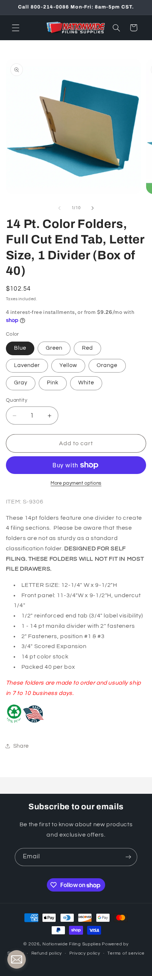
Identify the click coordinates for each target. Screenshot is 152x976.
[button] (15, 27)
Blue (20, 348)
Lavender (27, 365)
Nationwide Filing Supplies (71, 944)
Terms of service (126, 953)
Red (87, 348)
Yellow (68, 365)
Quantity (16, 400)
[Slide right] (92, 208)
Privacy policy (84, 953)
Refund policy (46, 953)
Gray (20, 382)
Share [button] (21, 746)
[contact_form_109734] (16, 959)
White (86, 382)
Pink (53, 382)
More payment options (76, 483)
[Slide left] (59, 208)
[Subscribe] (128, 857)
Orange (107, 365)
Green (54, 348)
